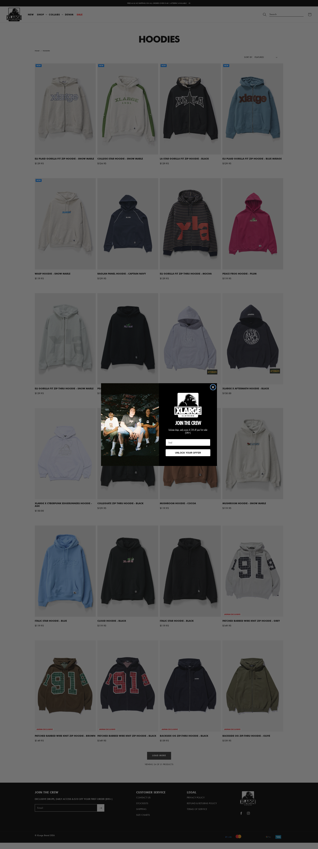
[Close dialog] (213, 387)
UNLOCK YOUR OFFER (188, 452)
